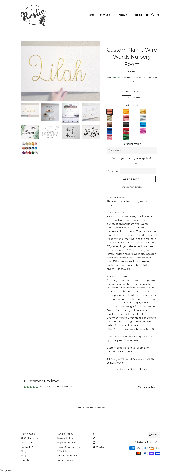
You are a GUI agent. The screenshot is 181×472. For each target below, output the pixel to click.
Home (91, 15)
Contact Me (27, 447)
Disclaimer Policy (67, 455)
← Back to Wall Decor (91, 407)
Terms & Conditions (68, 447)
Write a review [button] (146, 387)
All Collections (29, 438)
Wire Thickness (132, 91)
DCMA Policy (64, 451)
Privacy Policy (65, 438)
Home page (28, 433)
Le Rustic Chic (152, 442)
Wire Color (131, 105)
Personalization (131, 143)
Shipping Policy (66, 442)
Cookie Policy (65, 460)
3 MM (137, 97)
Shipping (118, 77)
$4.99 (133, 163)
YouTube (101, 447)
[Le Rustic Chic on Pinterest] (94, 438)
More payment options (131, 187)
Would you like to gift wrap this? (131, 158)
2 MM (126, 97)
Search (25, 460)
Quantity (113, 171)
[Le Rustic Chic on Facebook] (94, 433)
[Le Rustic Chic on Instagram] (94, 442)
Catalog (105, 15)
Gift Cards (26, 442)
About (123, 15)
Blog (138, 15)
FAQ (23, 455)
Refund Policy (65, 433)
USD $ (152, 435)
